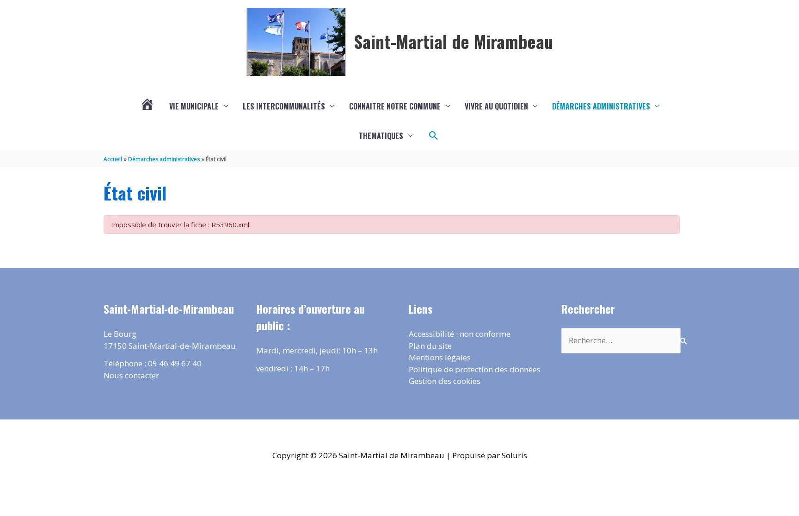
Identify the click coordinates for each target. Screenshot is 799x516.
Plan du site (430, 345)
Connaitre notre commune (395, 106)
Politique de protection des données (475, 369)
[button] (434, 136)
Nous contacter (131, 375)
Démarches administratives (601, 106)
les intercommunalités (284, 106)
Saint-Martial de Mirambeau (453, 41)
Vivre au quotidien (496, 106)
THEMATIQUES (381, 135)
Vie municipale (194, 106)
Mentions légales (440, 357)
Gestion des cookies (444, 381)
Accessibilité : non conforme (459, 333)
